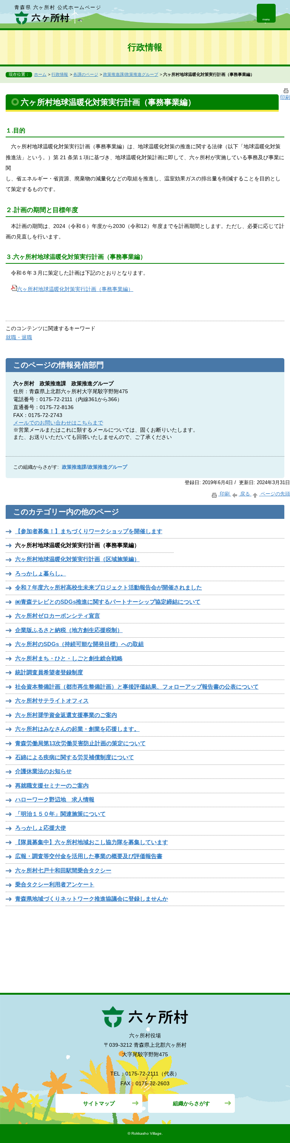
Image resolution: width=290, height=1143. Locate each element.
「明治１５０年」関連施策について (60, 814)
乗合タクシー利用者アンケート (54, 884)
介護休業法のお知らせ (43, 771)
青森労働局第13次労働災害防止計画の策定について (80, 743)
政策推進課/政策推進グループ (130, 74)
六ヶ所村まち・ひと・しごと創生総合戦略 (69, 658)
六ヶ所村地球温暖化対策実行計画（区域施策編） (77, 559)
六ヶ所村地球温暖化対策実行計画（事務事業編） (75, 289)
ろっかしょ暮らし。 (40, 573)
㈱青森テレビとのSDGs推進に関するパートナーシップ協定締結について (108, 601)
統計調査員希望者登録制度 (49, 672)
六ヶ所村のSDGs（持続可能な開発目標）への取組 (79, 644)
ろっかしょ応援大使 (40, 828)
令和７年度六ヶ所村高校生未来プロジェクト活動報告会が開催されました (108, 587)
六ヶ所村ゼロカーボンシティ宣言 (57, 615)
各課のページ (85, 74)
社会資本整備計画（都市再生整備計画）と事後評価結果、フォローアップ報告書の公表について (137, 686)
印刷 (224, 494)
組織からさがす (191, 1103)
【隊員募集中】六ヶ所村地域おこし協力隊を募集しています (91, 842)
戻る (245, 494)
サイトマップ (99, 1103)
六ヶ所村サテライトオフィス (52, 700)
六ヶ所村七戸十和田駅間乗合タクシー (63, 870)
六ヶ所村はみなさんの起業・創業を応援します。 (77, 729)
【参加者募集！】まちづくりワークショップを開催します (88, 531)
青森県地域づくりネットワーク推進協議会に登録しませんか (91, 898)
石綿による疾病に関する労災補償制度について (74, 757)
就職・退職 (19, 337)
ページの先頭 (274, 494)
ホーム (40, 74)
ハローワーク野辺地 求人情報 (54, 799)
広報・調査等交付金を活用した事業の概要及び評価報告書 (88, 856)
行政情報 (59, 74)
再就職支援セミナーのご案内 (52, 785)
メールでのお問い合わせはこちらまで (58, 423)
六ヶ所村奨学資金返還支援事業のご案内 (66, 715)
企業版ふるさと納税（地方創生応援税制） (69, 630)
